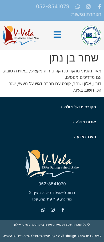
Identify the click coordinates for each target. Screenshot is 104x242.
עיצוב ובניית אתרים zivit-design (79, 236)
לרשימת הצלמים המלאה (18, 236)
